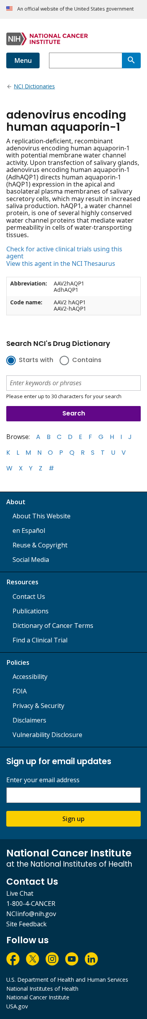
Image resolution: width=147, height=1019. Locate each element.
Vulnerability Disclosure (47, 734)
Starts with (36, 360)
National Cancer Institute (37, 997)
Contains (87, 360)
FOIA (20, 691)
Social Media (31, 559)
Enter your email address (43, 780)
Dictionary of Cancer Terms (53, 625)
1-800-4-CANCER (30, 903)
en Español (29, 530)
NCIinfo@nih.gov (31, 913)
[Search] (131, 60)
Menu (23, 60)
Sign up (73, 818)
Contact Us (29, 596)
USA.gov (17, 1006)
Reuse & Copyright (40, 545)
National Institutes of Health (42, 988)
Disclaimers (29, 720)
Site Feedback (26, 924)
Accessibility (30, 676)
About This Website (42, 516)
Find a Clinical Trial (40, 640)
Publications (31, 611)
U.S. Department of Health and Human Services (67, 979)
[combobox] (85, 60)
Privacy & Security (38, 705)
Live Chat (19, 893)
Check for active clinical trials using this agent (64, 252)
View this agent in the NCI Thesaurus (60, 263)
